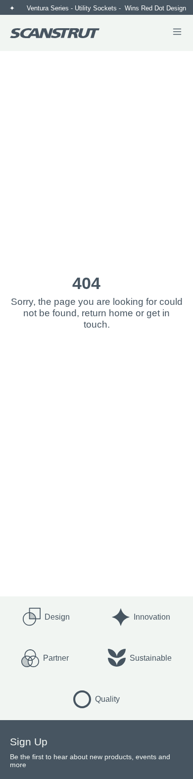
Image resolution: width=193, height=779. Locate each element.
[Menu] (177, 33)
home (121, 313)
